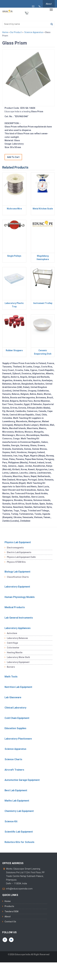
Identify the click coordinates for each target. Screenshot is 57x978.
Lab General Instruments (19, 617)
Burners (11, 667)
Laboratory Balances (17, 638)
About (49, 4)
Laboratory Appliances (18, 628)
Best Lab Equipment (16, 790)
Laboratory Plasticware (18, 738)
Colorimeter (13, 647)
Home (5, 32)
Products (9, 906)
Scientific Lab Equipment (19, 831)
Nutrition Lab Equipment (18, 687)
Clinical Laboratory (15, 707)
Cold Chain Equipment (17, 718)
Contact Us (10, 921)
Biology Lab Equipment (17, 571)
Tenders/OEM (11, 911)
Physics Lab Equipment (18, 542)
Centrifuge (12, 643)
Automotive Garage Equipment (22, 780)
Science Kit (11, 821)
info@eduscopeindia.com (19, 888)
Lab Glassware (13, 697)
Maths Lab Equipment (17, 800)
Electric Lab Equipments (19, 552)
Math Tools (11, 676)
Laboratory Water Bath (18, 657)
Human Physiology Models (20, 597)
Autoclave (12, 633)
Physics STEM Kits (16, 562)
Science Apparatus (33, 32)
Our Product (16, 32)
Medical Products (15, 607)
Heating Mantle (14, 652)
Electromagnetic (15, 547)
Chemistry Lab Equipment (19, 811)
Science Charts (13, 759)
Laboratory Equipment (17, 586)
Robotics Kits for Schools (19, 842)
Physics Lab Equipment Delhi (21, 557)
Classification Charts (18, 577)
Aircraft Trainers (14, 769)
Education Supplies (15, 728)
